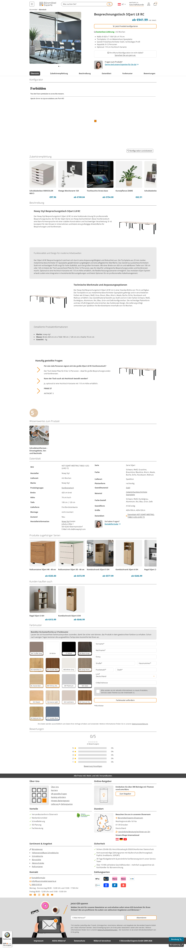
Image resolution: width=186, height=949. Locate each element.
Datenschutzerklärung (140, 724)
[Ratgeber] (30, 895)
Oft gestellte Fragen (59, 794)
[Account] (148, 4)
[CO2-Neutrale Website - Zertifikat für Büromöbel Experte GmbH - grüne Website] (83, 815)
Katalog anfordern (58, 797)
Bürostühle (36, 859)
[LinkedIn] (43, 895)
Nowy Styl (66, 521)
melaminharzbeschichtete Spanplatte (136, 493)
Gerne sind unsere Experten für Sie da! (120, 64)
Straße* (99, 663)
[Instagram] (39, 895)
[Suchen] (109, 4)
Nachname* (101, 650)
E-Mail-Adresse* (79, 917)
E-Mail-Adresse (102, 683)
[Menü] (31, 4)
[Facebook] (35, 895)
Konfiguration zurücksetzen (141, 151)
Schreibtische (37, 856)
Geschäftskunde (136, 4)
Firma (98, 657)
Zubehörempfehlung (59, 73)
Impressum (38, 941)
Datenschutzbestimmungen (108, 930)
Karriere (54, 790)
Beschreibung (85, 73)
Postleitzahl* (101, 670)
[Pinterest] (48, 895)
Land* (98, 674)
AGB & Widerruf (58, 941)
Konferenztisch (68, 488)
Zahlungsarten (67, 804)
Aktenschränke (38, 863)
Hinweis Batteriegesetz (60, 800)
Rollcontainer (37, 866)
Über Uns (55, 787)
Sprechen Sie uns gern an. (125, 55)
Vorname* (100, 644)
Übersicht (35, 73)
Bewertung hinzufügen (93, 766)
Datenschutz (79, 941)
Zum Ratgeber (125, 794)
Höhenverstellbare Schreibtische (45, 853)
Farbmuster (127, 73)
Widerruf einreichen (102, 941)
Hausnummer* (145, 663)
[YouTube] (52, 895)
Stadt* (120, 670)
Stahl (128, 488)
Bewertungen (149, 73)
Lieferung (55, 804)
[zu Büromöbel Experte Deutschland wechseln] (121, 839)
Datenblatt (106, 73)
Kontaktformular (111, 524)
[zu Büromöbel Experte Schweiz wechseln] (125, 839)
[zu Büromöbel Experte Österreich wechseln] (117, 839)
